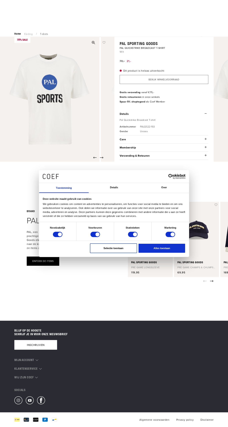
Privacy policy (185, 420)
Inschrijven (36, 345)
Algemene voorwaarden (154, 420)
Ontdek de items (43, 261)
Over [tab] (164, 187)
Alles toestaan (162, 248)
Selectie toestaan (113, 248)
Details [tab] (114, 187)
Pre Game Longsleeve (145, 267)
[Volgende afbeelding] (102, 157)
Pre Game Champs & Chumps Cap (195, 267)
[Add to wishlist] (104, 42)
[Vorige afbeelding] (95, 157)
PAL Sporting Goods (139, 43)
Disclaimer (207, 420)
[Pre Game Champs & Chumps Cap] (196, 230)
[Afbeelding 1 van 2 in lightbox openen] (93, 42)
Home (17, 33)
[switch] (95, 234)
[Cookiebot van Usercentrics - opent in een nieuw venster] (170, 176)
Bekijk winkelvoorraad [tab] (164, 79)
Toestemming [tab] (64, 187)
